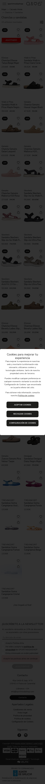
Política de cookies (26, 395)
